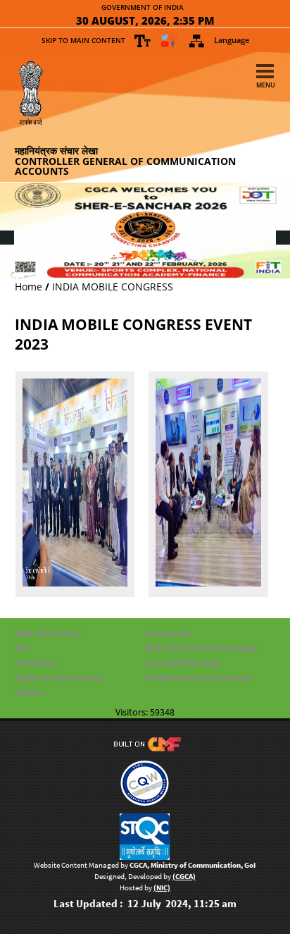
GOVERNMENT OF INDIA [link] (142, 8)
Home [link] (28, 286)
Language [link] (231, 40)
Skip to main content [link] (83, 40)
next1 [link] (282, 227)
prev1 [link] (6, 227)
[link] (143, 41)
